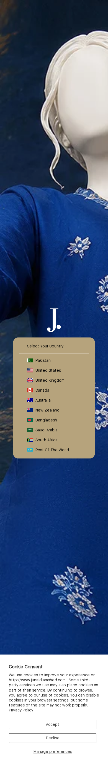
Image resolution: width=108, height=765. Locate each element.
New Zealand (47, 410)
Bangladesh (46, 420)
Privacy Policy (21, 710)
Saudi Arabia (46, 430)
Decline (53, 738)
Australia (43, 400)
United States (48, 370)
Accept (52, 724)
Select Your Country (45, 346)
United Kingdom (50, 380)
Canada (42, 390)
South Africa (46, 440)
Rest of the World (52, 450)
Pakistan (43, 360)
